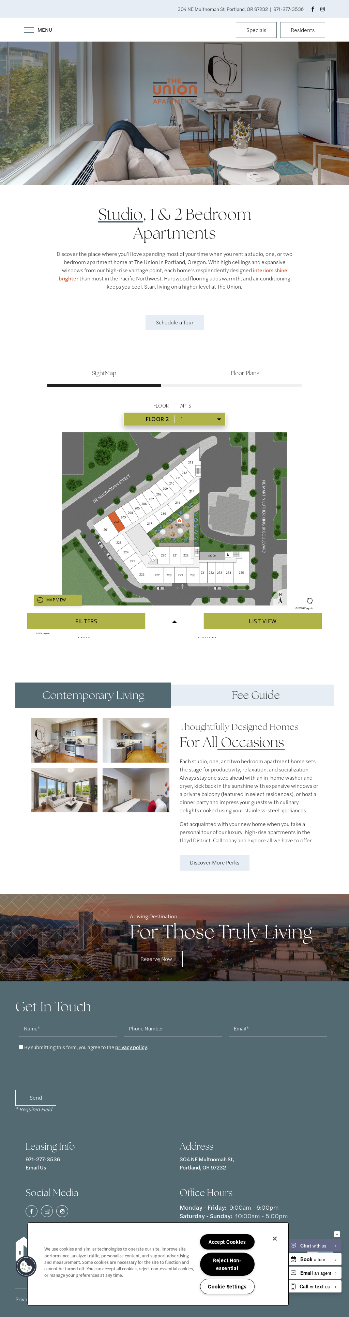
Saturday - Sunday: (206, 1215)
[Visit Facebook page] (312, 9)
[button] (256, 31)
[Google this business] (47, 1211)
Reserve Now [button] (156, 959)
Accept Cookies (227, 1241)
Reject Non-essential (227, 1264)
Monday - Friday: (203, 1207)
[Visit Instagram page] (322, 9)
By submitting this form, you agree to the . (86, 1047)
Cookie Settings (227, 1286)
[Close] (274, 1238)
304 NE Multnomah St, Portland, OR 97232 (207, 1163)
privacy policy (131, 1047)
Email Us (36, 1167)
